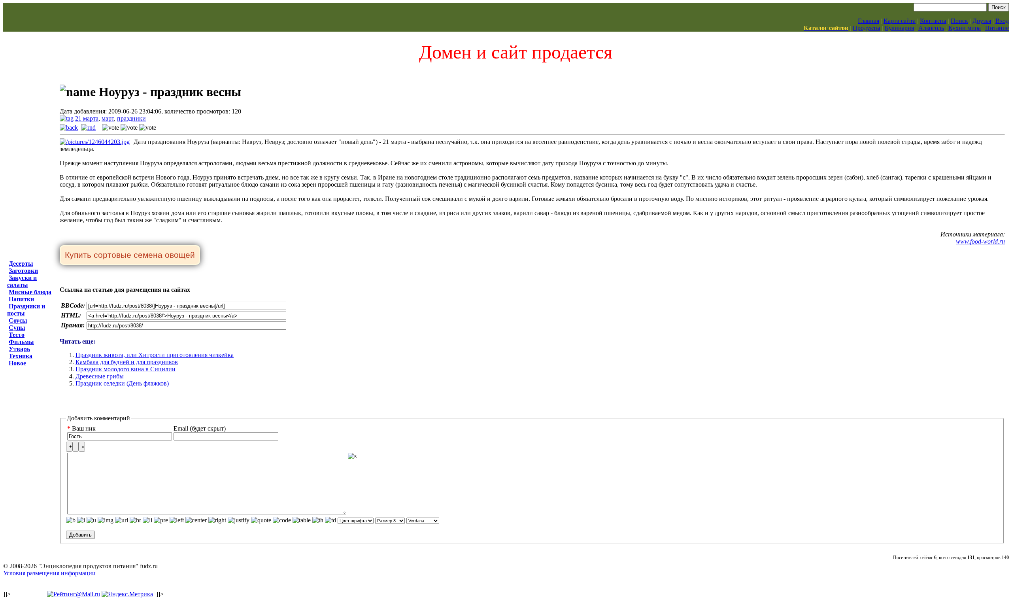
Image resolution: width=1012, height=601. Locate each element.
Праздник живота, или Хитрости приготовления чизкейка (155, 355)
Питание (997, 28)
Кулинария (899, 28)
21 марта (86, 118)
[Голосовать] (110, 127)
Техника (20, 356)
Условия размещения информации (49, 573)
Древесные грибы (100, 376)
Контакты (933, 20)
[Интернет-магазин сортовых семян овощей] (130, 255)
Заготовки (23, 270)
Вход (1002, 20)
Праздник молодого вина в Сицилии (126, 369)
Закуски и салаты (22, 281)
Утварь (19, 349)
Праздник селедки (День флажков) (122, 383)
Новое (17, 363)
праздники (131, 118)
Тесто (17, 334)
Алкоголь (931, 28)
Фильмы (21, 341)
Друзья (981, 20)
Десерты (21, 263)
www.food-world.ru (980, 241)
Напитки (21, 299)
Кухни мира (964, 28)
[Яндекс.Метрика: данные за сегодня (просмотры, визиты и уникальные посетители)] (127, 594)
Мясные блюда (30, 292)
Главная (868, 20)
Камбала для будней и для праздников (127, 362)
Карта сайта (900, 20)
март (108, 118)
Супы (17, 327)
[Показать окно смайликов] (352, 456)
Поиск (959, 20)
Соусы (18, 320)
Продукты (866, 28)
